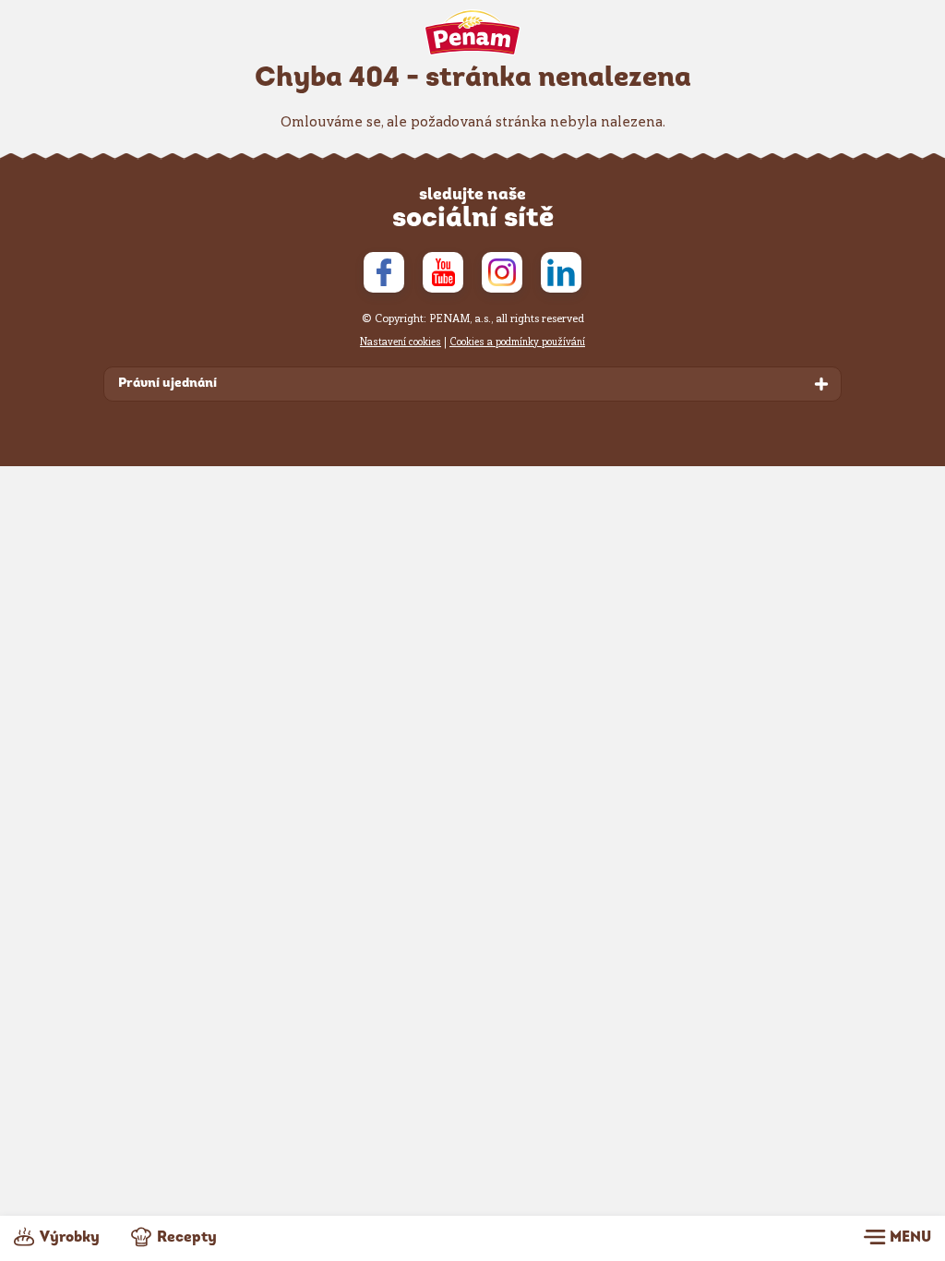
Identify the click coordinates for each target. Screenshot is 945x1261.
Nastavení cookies (400, 341)
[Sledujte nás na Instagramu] (502, 272)
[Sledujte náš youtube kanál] (443, 272)
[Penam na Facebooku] (384, 272)
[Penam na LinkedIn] (561, 272)
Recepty (187, 1238)
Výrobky (70, 1238)
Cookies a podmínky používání (517, 341)
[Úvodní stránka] (473, 32)
